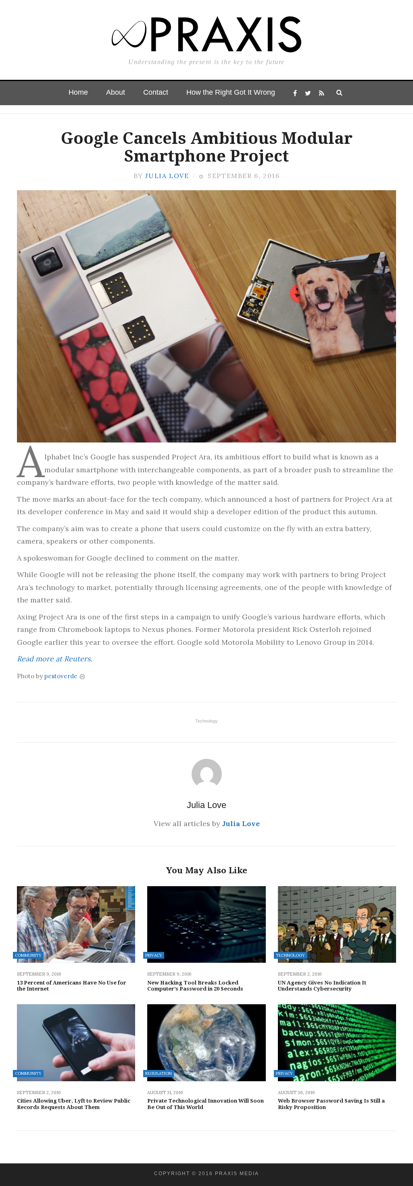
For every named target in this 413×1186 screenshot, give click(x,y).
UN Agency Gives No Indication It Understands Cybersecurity (322, 986)
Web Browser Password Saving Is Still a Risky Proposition (331, 1104)
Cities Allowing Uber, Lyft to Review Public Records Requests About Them (73, 1104)
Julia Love (167, 176)
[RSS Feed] (321, 93)
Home (78, 92)
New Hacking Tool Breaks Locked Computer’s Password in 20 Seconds (195, 986)
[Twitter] (308, 93)
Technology (206, 721)
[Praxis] (206, 31)
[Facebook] (295, 93)
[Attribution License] (82, 676)
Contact (155, 92)
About (115, 92)
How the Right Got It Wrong (230, 92)
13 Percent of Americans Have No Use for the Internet (71, 986)
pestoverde (60, 676)
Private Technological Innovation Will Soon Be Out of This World (205, 1104)
